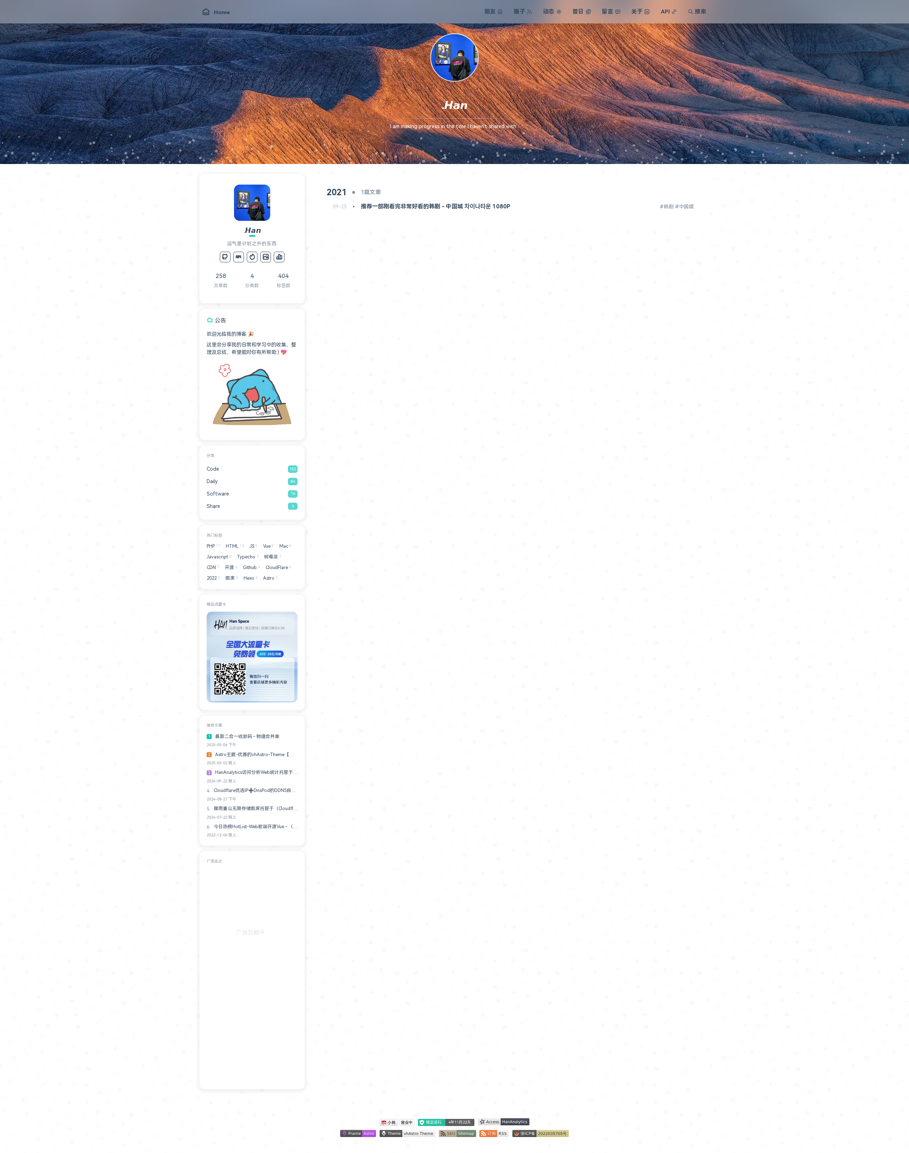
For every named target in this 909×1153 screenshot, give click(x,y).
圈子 (519, 11)
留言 (607, 11)
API (665, 11)
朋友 (490, 11)
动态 (548, 11)
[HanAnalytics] (279, 257)
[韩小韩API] (238, 257)
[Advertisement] (252, 975)
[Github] (225, 257)
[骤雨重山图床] (265, 257)
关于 (637, 11)
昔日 (578, 11)
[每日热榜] (252, 257)
